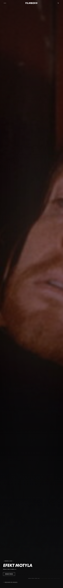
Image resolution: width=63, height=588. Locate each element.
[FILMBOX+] (32, 3)
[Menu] (5, 3)
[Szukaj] (58, 3)
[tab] (29, 578)
